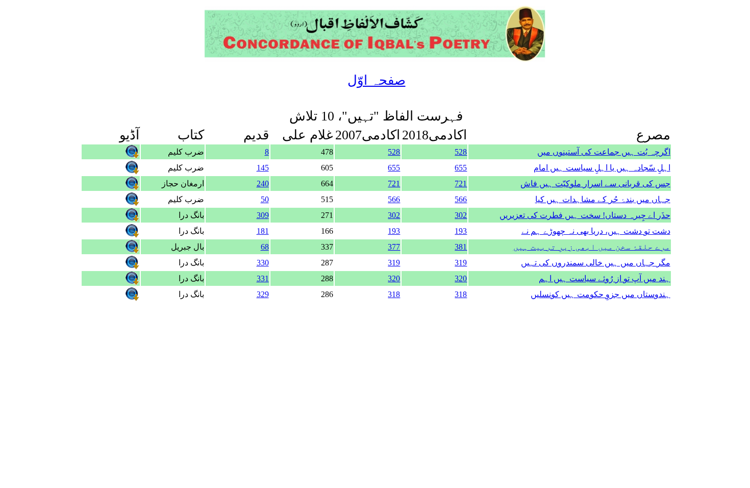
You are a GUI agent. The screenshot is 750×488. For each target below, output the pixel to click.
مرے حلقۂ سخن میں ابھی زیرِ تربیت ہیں (591, 246)
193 (461, 231)
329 (263, 294)
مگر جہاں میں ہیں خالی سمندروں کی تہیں (595, 262)
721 (461, 183)
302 (461, 215)
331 (263, 278)
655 (461, 167)
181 (263, 231)
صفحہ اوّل (376, 80)
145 (263, 167)
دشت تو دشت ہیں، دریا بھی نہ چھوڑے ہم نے (595, 231)
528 (461, 152)
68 (265, 246)
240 (263, 183)
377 (394, 246)
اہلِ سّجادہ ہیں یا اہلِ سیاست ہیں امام (602, 167)
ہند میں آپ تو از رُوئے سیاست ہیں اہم (604, 278)
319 (461, 262)
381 (461, 246)
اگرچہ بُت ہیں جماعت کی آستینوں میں (603, 152)
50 (265, 199)
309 (263, 215)
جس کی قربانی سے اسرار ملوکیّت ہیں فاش (595, 183)
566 (461, 199)
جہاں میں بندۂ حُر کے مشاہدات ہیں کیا (602, 199)
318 (461, 294)
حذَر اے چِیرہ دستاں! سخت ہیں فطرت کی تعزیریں (584, 215)
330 (263, 262)
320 (461, 278)
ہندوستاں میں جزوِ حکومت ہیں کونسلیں (600, 294)
